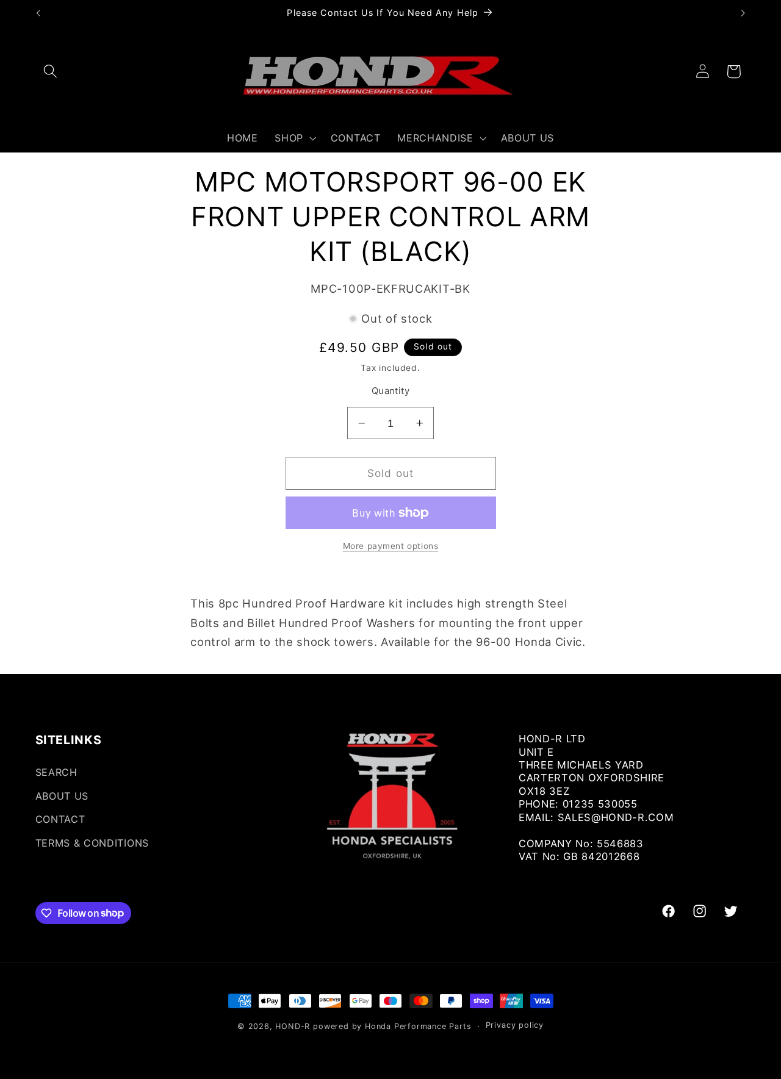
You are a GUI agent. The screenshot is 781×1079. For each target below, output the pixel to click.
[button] (51, 71)
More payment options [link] (391, 546)
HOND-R (292, 1026)
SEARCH (56, 772)
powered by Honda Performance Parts (392, 1026)
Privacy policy (515, 1025)
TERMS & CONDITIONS (92, 843)
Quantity (391, 391)
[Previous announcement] (37, 13)
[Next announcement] (743, 13)
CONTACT (60, 820)
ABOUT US (62, 796)
